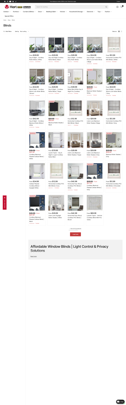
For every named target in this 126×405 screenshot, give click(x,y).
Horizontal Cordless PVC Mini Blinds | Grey (114, 122)
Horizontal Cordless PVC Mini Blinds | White (114, 58)
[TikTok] (15, 1)
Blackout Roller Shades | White (94, 92)
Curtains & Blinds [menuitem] (28, 11)
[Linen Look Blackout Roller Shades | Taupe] (75, 140)
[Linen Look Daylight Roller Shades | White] (56, 203)
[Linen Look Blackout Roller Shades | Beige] (94, 108)
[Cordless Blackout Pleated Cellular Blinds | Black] (37, 203)
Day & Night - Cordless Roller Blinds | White (36, 58)
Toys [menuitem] (99, 11)
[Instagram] (7, 1)
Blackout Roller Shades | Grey (113, 155)
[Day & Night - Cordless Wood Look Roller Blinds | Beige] (94, 45)
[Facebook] (4, 1)
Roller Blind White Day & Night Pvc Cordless (75, 90)
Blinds (13, 20)
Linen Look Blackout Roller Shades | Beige (93, 122)
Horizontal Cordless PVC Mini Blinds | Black (75, 122)
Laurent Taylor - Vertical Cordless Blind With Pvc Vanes (94, 217)
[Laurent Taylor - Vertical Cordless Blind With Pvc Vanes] (94, 203)
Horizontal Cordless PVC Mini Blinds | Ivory (56, 185)
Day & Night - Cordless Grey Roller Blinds (75, 58)
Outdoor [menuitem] (6, 11)
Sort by (17, 31)
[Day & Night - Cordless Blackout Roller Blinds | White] (37, 108)
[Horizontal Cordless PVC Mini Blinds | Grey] (114, 108)
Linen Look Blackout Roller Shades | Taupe (74, 154)
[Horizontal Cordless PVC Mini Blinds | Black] (75, 108)
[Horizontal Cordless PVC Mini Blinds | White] (114, 45)
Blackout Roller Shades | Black (56, 124)
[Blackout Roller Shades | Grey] (114, 140)
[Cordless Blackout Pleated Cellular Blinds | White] (37, 140)
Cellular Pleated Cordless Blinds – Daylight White (34, 186)
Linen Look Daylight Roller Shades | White (55, 216)
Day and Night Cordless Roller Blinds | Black (56, 58)
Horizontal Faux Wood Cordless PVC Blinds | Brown (75, 217)
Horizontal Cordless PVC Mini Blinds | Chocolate (114, 185)
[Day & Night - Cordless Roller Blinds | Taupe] (56, 76)
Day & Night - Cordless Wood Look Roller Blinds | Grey (113, 91)
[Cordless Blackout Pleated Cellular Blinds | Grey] (94, 171)
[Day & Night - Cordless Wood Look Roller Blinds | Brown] (37, 76)
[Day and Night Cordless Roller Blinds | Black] (56, 45)
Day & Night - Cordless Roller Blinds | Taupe (56, 90)
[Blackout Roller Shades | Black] (56, 108)
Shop (9, 20)
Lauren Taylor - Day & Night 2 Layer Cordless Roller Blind (56, 155)
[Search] (106, 7)
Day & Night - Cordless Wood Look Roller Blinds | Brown (37, 91)
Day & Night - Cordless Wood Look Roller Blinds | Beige (94, 60)
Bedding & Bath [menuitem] (51, 11)
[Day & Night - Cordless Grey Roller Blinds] (75, 45)
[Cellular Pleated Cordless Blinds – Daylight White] (37, 171)
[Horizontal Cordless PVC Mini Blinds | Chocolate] (114, 171)
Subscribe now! (4, 204)
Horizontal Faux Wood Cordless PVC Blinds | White (75, 186)
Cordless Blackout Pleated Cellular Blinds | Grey (94, 187)
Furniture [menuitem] (16, 11)
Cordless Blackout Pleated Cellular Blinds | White (36, 156)
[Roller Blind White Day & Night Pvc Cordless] (75, 76)
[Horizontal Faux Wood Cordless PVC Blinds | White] (75, 171)
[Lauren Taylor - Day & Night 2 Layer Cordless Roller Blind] (56, 140)
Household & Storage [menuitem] (76, 11)
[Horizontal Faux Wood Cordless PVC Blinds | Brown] (75, 203)
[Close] (4, 197)
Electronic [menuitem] (90, 11)
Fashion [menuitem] (107, 11)
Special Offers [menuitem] (9, 16)
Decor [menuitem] (40, 11)
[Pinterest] (13, 1)
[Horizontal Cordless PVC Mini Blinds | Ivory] (56, 171)
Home (4, 20)
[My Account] (117, 7)
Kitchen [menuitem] (62, 11)
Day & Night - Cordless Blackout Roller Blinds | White (36, 123)
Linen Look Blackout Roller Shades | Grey (93, 154)
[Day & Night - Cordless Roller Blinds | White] (37, 45)
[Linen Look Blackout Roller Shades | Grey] (94, 140)
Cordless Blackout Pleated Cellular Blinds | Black (36, 219)
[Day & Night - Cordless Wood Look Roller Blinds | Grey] (114, 76)
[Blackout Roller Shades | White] (94, 76)
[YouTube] (10, 1)
